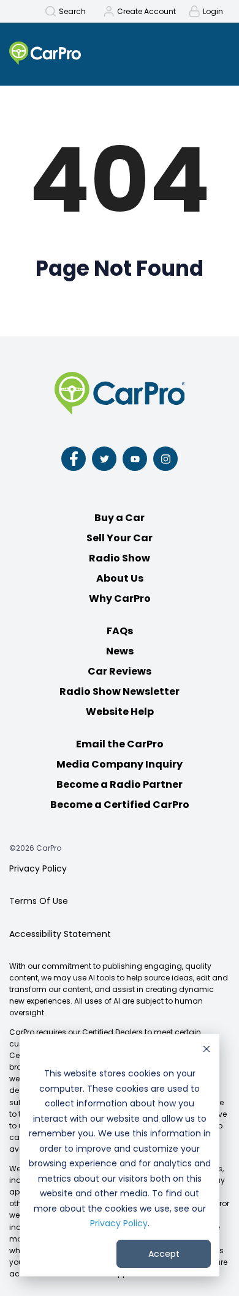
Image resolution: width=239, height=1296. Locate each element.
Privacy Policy (119, 1223)
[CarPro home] (70, 54)
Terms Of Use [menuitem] (38, 901)
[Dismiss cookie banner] (206, 1050)
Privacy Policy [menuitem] (38, 868)
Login (213, 11)
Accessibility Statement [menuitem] (60, 934)
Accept (164, 1254)
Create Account (146, 11)
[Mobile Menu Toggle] (213, 53)
